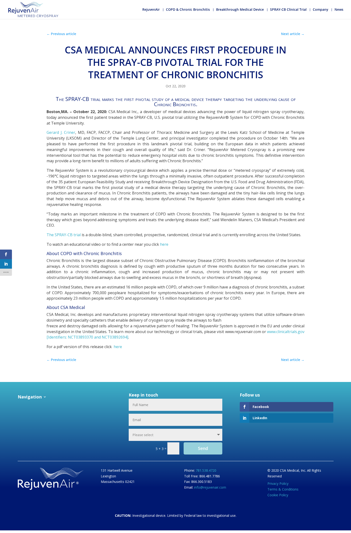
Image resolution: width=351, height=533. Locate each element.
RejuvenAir (151, 10)
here (164, 244)
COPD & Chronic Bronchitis (188, 10)
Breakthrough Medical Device (240, 10)
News (339, 10)
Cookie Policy (277, 495)
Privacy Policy (277, 483)
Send (203, 448)
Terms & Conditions (282, 489)
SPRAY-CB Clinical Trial (288, 10)
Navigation (30, 397)
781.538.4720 (206, 470)
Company (320, 10)
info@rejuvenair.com (210, 487)
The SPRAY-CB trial (64, 234)
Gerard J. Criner (61, 132)
